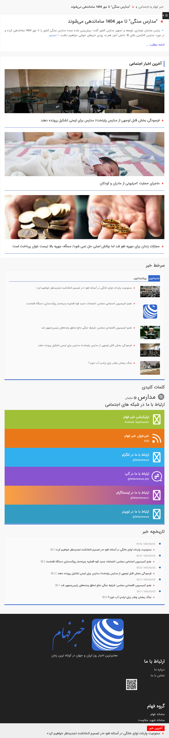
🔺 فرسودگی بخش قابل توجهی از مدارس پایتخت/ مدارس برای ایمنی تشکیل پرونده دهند (102, 120)
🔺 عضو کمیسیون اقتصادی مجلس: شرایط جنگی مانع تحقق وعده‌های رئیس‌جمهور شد (88, 328)
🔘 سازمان (131, 398)
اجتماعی (143, 6)
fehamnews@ (135, 457)
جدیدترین (154, 278)
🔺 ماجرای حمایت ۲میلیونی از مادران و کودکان (132, 183)
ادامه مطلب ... (155, 44)
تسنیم (53, 35)
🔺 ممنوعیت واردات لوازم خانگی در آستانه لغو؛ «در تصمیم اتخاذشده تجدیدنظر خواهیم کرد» (106, 733)
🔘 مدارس (151, 397)
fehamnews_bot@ (137, 476)
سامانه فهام (158, 714)
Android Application (136, 419)
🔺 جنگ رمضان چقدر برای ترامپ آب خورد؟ (112, 363)
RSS (137, 438)
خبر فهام (158, 6)
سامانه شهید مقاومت (151, 720)
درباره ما (159, 669)
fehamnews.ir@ (132, 495)
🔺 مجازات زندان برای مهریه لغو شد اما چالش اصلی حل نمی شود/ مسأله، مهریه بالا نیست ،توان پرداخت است (88, 246)
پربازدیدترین (140, 278)
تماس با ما (158, 675)
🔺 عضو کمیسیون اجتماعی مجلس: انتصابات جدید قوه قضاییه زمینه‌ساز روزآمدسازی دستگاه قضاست (81, 304)
